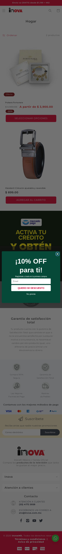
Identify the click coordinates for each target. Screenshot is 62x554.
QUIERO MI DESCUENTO (31, 288)
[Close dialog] (57, 254)
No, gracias (31, 294)
